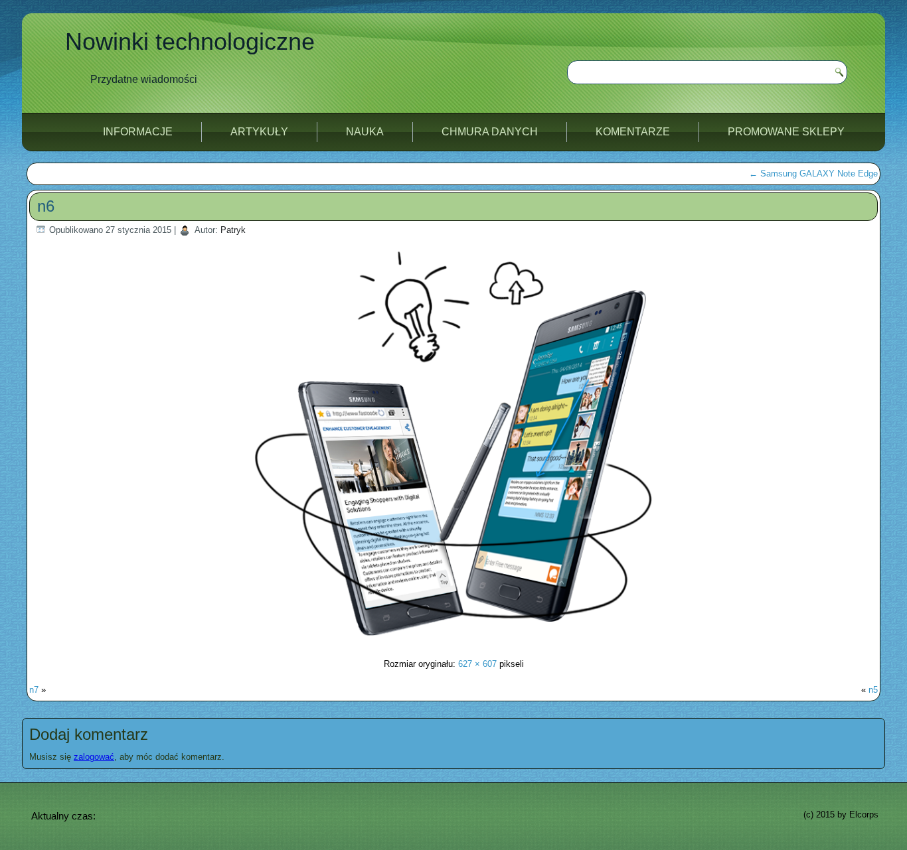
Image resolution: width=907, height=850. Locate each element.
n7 (34, 690)
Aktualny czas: (63, 815)
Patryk (233, 230)
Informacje (138, 131)
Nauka (365, 131)
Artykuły (259, 131)
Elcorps (863, 814)
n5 (873, 690)
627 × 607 (477, 664)
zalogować (94, 757)
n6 (45, 206)
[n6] (453, 638)
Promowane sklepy (786, 131)
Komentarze (633, 131)
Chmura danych (490, 131)
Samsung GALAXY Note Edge (813, 173)
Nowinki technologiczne (190, 41)
